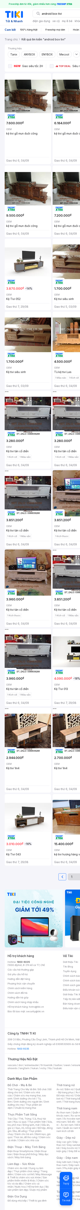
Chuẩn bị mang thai (25, 1107)
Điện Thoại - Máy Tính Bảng (26, 1147)
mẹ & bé (67, 21)
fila (50, 1068)
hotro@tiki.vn (36, 1006)
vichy (43, 1068)
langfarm (24, 1068)
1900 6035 (23, 1048)
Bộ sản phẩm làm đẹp (28, 1188)
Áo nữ (60, 1089)
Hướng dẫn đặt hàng (19, 979)
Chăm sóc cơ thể (24, 1174)
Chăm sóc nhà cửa (28, 1140)
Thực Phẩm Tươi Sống (22, 1114)
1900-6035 (23, 962)
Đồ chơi (42, 1089)
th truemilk (47, 1065)
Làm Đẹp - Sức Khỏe (21, 1164)
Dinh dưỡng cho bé (25, 1098)
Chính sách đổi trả (17, 992)
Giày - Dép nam (67, 1157)
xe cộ (56, 21)
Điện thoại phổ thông (25, 1154)
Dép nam (74, 1165)
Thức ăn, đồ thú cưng (25, 1137)
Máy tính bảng (23, 1157)
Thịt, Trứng (25, 1118)
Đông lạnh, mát (31, 1124)
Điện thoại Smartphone (20, 1151)
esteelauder (32, 1065)
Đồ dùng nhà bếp (17, 1200)
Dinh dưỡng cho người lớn (28, 1101)
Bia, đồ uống (20, 1131)
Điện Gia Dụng (17, 1196)
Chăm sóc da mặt (17, 1168)
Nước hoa (20, 1186)
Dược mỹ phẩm (38, 1189)
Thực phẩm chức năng (26, 1171)
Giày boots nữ (69, 1148)
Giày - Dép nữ (66, 1137)
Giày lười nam (64, 1162)
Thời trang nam (67, 1108)
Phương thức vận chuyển (21, 983)
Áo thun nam (63, 1112)
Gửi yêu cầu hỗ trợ (18, 974)
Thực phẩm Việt (37, 1121)
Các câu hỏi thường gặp (21, 969)
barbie (58, 1065)
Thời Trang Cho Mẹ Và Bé (22, 1089)
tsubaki (58, 1068)
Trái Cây (12, 1118)
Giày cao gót (64, 1141)
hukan (34, 1068)
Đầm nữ (69, 1089)
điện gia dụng (41, 21)
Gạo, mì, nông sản (26, 1128)
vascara (12, 1065)
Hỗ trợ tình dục (36, 1186)
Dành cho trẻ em (24, 1134)
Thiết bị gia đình (38, 1200)
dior (20, 1065)
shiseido (12, 1068)
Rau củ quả (20, 1121)
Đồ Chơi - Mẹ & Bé (20, 1085)
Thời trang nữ (66, 1085)
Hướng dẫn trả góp (18, 997)
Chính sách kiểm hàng (20, 988)
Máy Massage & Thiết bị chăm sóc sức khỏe (30, 1176)
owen (67, 1065)
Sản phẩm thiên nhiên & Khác (27, 1179)
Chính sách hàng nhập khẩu (23, 1002)
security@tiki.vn (35, 1011)
